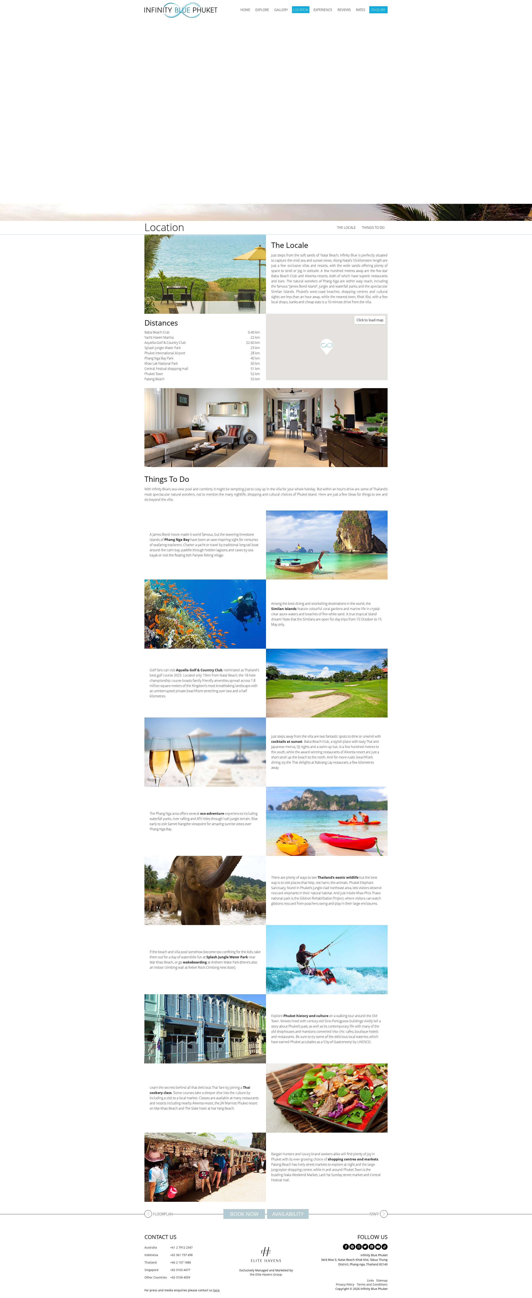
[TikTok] (385, 1247)
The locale (346, 227)
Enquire (378, 9)
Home (245, 9)
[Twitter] (365, 1247)
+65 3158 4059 (167, 1277)
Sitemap (382, 1280)
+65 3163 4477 (167, 1270)
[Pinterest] (352, 1247)
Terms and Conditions (372, 1284)
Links (370, 1280)
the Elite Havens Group (266, 1274)
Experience (323, 9)
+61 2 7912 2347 (168, 1247)
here (216, 1290)
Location (300, 9)
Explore (262, 9)
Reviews (344, 9)
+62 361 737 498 (168, 1255)
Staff (374, 1214)
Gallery (281, 9)
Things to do (373, 227)
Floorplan (163, 1214)
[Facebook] (346, 1247)
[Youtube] (378, 1247)
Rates (360, 9)
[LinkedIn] (372, 1247)
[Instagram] (359, 1247)
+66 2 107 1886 (167, 1262)
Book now (244, 1213)
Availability (288, 1213)
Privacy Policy (345, 1284)
